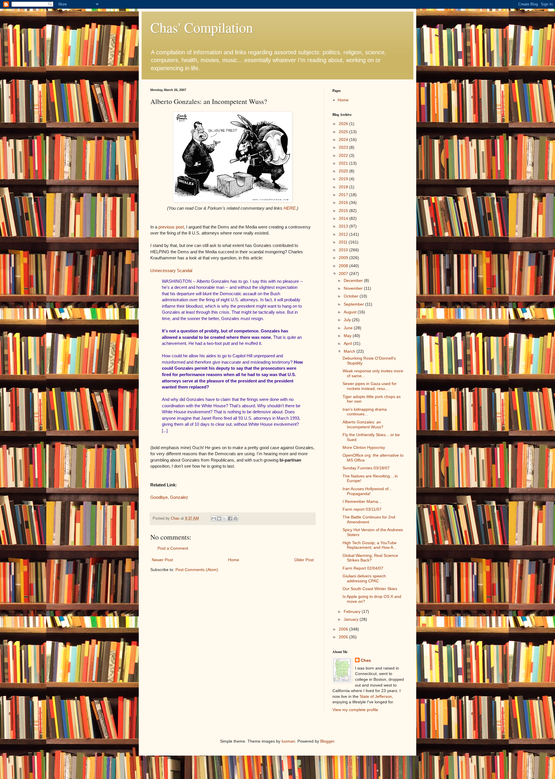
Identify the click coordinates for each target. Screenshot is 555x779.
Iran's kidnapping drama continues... (365, 412)
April (348, 343)
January (352, 619)
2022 (344, 155)
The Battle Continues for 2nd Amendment (369, 519)
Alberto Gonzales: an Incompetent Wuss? (363, 424)
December (354, 280)
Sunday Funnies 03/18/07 (366, 468)
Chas (366, 660)
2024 (344, 139)
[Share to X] (224, 518)
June (349, 328)
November (354, 288)
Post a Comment (173, 548)
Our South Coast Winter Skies (370, 588)
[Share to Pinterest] (235, 518)
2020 (344, 171)
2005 (344, 637)
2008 (344, 265)
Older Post (304, 559)
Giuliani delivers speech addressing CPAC (364, 578)
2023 (344, 147)
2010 (344, 250)
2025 (344, 131)
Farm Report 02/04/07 (363, 568)
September (354, 304)
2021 (344, 163)
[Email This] (214, 518)
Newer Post (162, 559)
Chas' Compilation (201, 27)
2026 (344, 123)
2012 (344, 234)
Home (233, 559)
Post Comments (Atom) (196, 569)
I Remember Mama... (362, 501)
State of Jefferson (376, 696)
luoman (288, 741)
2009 (344, 257)
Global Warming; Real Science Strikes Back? (370, 558)
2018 (344, 187)
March (350, 351)
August (351, 312)
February (353, 611)
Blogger (327, 741)
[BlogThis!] (219, 518)
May (348, 335)
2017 (344, 194)
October (352, 296)
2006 (344, 629)
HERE (290, 208)
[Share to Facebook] (230, 518)
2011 (344, 242)
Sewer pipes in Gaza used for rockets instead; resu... (370, 386)
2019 (344, 178)
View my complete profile (355, 709)
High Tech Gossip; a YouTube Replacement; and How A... (370, 545)
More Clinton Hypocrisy (364, 447)
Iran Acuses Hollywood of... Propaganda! (367, 491)
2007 (344, 273)
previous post (171, 226)
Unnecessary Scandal (171, 270)
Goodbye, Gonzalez (169, 497)
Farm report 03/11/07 (362, 509)
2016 (344, 202)
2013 (344, 226)
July (348, 319)
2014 (344, 218)
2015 (344, 210)
